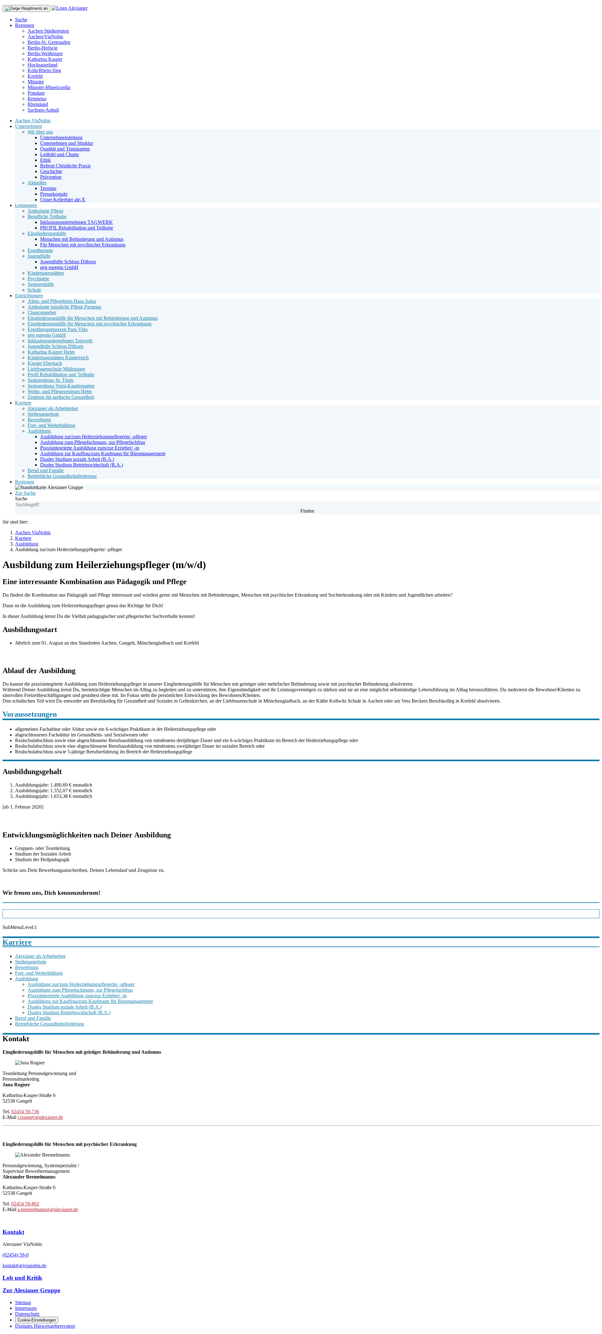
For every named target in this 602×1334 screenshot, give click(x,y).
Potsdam (36, 93)
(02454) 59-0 (16, 1255)
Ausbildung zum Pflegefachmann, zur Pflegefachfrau (92, 442)
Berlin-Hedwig (42, 47)
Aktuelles (37, 182)
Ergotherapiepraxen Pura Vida (57, 329)
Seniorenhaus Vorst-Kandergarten (61, 385)
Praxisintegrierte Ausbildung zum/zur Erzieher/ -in (89, 448)
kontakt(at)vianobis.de (24, 1265)
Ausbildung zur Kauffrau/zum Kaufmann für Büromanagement (102, 453)
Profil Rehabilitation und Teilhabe (61, 374)
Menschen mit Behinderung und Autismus (82, 239)
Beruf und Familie (46, 470)
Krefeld (35, 76)
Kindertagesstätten (46, 273)
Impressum (26, 1308)
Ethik (45, 160)
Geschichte (51, 171)
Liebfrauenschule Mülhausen (56, 369)
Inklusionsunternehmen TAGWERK (76, 222)
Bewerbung (39, 419)
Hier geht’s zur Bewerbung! (47, 914)
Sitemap (23, 1302)
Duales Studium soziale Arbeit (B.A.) (77, 459)
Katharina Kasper (45, 59)
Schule (34, 290)
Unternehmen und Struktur (66, 143)
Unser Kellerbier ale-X (62, 199)
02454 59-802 (25, 1203)
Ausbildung (39, 431)
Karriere (23, 402)
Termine (48, 188)
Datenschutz (27, 1313)
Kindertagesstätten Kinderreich (58, 357)
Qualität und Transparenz (65, 148)
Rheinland (38, 104)
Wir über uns (40, 131)
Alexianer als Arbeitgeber (53, 408)
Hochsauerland (42, 64)
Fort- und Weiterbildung (51, 425)
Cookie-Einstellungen (37, 1320)
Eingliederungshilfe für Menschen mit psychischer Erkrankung (89, 323)
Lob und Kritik (22, 1277)
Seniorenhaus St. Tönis (50, 380)
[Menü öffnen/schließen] (26, 8)
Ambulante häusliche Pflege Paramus (64, 306)
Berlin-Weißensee (45, 53)
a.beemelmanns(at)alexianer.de (48, 1209)
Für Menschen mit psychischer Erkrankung (82, 244)
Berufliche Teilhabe (47, 216)
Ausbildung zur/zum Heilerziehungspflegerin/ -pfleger (93, 436)
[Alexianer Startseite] (69, 8)
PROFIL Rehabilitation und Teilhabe (76, 227)
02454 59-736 (25, 1111)
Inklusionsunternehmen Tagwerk (60, 340)
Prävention (50, 177)
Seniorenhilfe (41, 284)
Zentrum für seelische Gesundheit (61, 397)
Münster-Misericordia (49, 87)
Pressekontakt (53, 194)
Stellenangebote (43, 414)
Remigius (37, 98)
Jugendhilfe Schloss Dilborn (68, 261)
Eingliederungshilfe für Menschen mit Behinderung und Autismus (93, 318)
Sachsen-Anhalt (43, 110)
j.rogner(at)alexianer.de (40, 1117)
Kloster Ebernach (45, 363)
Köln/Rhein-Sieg (44, 70)
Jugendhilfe (39, 256)
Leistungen (26, 205)
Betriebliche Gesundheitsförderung (62, 476)
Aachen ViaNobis (32, 120)
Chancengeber (42, 312)
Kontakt (13, 1232)
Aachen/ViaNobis (45, 36)
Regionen (24, 25)
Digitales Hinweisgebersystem (45, 1326)
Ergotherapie (40, 250)
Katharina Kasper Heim (51, 352)
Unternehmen (28, 126)
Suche (21, 19)
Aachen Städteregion (48, 31)
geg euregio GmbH (59, 267)
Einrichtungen (29, 295)
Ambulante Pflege (45, 211)
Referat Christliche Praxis (65, 165)
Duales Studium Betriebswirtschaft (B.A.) (81, 464)
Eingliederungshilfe (47, 233)
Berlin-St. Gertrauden (49, 42)
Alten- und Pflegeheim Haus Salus (62, 301)
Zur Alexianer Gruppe (31, 1290)
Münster (36, 81)
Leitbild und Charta (59, 154)
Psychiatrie (38, 278)
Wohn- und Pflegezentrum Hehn (60, 391)
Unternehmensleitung (61, 137)
